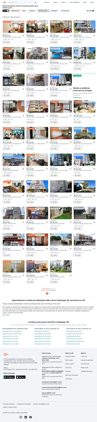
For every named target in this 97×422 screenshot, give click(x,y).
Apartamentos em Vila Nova (42, 344)
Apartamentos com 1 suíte (10, 336)
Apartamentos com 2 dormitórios (11, 331)
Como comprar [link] (69, 364)
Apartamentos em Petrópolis (42, 336)
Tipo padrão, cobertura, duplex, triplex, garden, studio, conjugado (67, 325)
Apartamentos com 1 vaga (10, 341)
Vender (63, 2)
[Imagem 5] (41, 84)
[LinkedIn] (25, 417)
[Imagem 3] (39, 84)
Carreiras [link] (68, 371)
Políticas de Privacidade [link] (24, 404)
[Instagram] (21, 417)
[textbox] (22, 2)
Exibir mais (5, 315)
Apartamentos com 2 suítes (10, 338)
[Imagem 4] (40, 84)
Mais (84, 2)
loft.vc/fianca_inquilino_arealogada (52, 371)
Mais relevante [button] (15, 17)
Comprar (46, 2)
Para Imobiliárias (74, 2)
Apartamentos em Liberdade (42, 333)
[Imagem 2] (14, 31)
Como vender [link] (69, 360)
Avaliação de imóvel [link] (86, 371)
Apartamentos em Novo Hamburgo (24, 325)
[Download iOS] (21, 377)
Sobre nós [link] (68, 367)
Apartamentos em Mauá (73, 336)
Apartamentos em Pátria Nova (75, 341)
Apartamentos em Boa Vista (42, 338)
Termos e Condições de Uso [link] (41, 404)
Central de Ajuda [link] (70, 356)
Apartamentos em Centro (41, 331)
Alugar (55, 2)
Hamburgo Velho (42, 325)
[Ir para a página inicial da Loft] (5, 2)
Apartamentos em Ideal (73, 344)
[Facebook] (30, 417)
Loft (11, 325)
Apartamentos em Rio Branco (42, 341)
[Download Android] (9, 377)
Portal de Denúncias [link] (9, 404)
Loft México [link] (68, 379)
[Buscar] (35, 2)
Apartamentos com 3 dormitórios (11, 333)
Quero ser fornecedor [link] (71, 375)
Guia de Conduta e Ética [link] (10, 407)
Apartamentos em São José (74, 333)
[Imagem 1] (13, 31)
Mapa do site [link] (84, 367)
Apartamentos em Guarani (74, 331)
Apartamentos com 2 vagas (10, 344)
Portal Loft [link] (84, 356)
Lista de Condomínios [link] (87, 360)
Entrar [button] (92, 2)
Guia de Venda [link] (85, 364)
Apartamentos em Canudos (74, 338)
